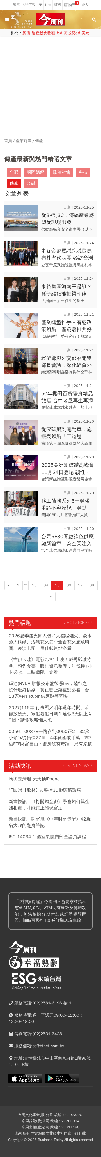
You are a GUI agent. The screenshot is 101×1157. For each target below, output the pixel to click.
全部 (14, 172)
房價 (26, 33)
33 (34, 585)
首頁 (8, 141)
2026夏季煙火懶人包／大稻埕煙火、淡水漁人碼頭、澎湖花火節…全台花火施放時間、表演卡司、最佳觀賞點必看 (50, 642)
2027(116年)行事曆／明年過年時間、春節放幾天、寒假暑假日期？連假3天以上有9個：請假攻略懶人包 (50, 714)
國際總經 (36, 172)
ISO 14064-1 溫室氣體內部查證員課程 (47, 837)
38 (91, 585)
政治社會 (62, 172)
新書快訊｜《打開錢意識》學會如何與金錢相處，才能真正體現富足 (49, 805)
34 (45, 585)
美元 (85, 33)
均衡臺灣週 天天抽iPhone (34, 779)
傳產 (39, 141)
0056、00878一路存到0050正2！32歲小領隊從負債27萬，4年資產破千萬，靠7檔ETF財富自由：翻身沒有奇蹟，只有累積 (50, 738)
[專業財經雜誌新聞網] (50, 19)
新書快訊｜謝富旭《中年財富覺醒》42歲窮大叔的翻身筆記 (50, 822)
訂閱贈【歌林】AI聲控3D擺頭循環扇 (45, 790)
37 (80, 585)
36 (68, 585)
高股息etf (72, 33)
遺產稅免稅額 (43, 33)
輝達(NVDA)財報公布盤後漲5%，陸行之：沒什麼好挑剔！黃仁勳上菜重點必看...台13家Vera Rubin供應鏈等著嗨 (50, 690)
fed (59, 33)
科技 (83, 172)
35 (57, 585)
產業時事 (23, 141)
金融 (31, 183)
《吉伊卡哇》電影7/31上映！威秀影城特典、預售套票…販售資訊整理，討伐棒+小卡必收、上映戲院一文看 (50, 666)
